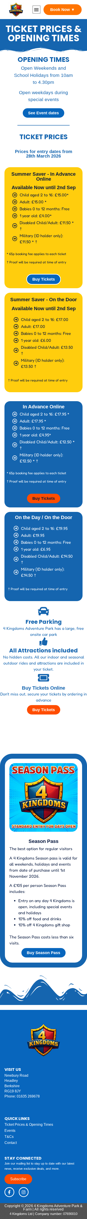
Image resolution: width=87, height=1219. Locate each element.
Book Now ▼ (62, 9)
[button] (36, 9)
